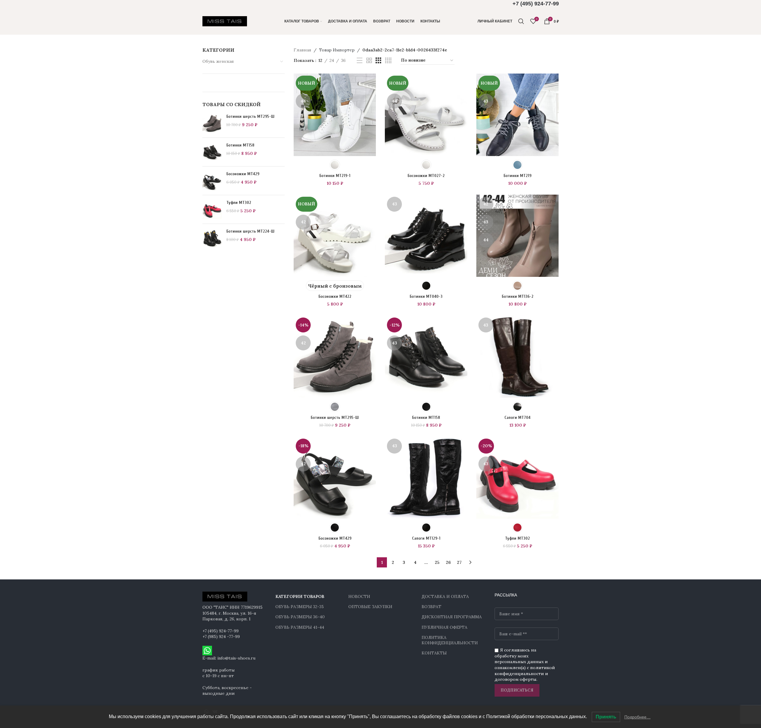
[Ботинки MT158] (212, 152)
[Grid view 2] (369, 60)
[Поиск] (521, 21)
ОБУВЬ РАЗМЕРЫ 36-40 (300, 616)
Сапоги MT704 (517, 417)
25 (437, 562)
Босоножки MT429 (242, 173)
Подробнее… (637, 717)
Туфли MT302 (238, 202)
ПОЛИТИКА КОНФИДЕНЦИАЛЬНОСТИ (450, 640)
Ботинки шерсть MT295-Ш (250, 116)
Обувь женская (218, 61)
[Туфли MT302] (212, 209)
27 (459, 562)
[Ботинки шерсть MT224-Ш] (212, 238)
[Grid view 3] (378, 60)
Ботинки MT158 (240, 145)
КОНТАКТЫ (434, 653)
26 (448, 562)
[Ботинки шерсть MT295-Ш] (212, 123)
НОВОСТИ (359, 596)
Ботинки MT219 (517, 175)
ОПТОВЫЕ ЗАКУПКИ (370, 606)
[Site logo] (224, 21)
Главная (302, 50)
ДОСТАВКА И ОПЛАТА (445, 596)
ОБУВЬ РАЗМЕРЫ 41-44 (299, 627)
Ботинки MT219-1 (334, 175)
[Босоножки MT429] (212, 180)
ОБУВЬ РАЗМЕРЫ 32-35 (299, 606)
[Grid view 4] (388, 60)
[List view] (359, 60)
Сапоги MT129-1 (426, 538)
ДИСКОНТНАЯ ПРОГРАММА (452, 616)
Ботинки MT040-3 (426, 296)
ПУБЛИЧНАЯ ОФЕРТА (444, 627)
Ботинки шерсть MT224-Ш (250, 231)
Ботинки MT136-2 (517, 296)
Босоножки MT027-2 (426, 175)
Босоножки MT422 (334, 296)
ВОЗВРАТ (431, 606)
